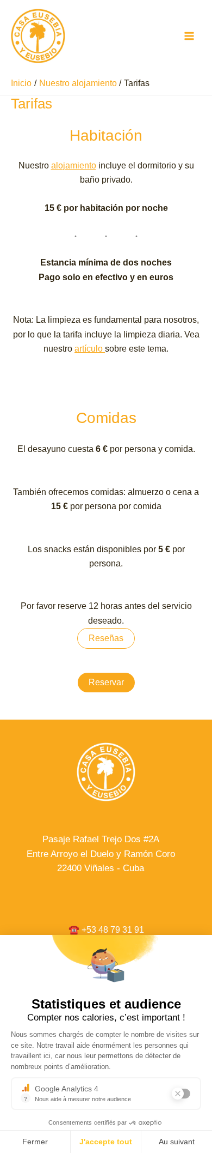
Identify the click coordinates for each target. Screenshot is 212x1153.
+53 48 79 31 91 (113, 929)
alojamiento (73, 165)
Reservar (106, 682)
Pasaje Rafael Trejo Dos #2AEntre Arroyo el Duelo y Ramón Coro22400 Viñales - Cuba (101, 853)
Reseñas (106, 638)
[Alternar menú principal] (189, 36)
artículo (89, 348)
